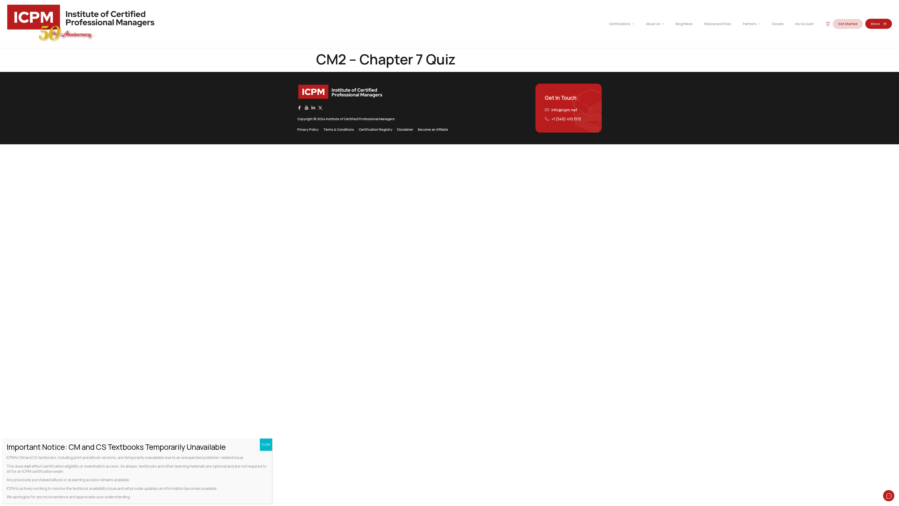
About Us (653, 24)
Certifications (619, 24)
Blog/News (684, 24)
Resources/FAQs (717, 24)
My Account (804, 24)
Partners (749, 24)
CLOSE (266, 444)
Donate (778, 24)
